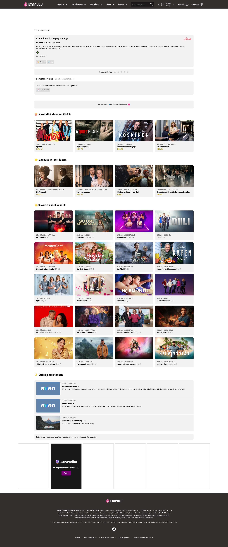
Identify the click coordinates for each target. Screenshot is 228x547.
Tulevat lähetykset (43, 78)
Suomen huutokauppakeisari (139, 513)
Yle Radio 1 (83, 522)
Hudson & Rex (127, 515)
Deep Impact (152, 515)
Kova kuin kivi (108, 515)
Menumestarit (68, 403)
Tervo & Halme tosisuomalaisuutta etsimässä (137, 517)
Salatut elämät (74, 513)
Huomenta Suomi (99, 513)
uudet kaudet (69, 437)
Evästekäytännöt (124, 537)
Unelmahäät (154, 513)
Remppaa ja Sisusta (70, 386)
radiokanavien (65, 522)
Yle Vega (103, 522)
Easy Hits (120, 522)
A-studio (108, 513)
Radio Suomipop (139, 522)
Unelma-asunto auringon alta (139, 510)
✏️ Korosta (41, 62)
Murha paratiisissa (122, 510)
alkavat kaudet (80, 437)
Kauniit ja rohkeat (156, 510)
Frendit (66, 513)
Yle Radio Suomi (94, 522)
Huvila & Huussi (164, 513)
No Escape (117, 515)
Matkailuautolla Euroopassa (74, 420)
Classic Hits (173, 522)
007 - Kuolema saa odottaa (79, 515)
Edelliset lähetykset (64, 78)
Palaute (77, 537)
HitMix (148, 522)
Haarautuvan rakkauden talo (97, 517)
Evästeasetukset (107, 537)
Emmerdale (91, 510)
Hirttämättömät (63, 515)
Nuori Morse (110, 510)
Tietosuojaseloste (90, 537)
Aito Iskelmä (163, 522)
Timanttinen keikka (96, 515)
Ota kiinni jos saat (114, 517)
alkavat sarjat (91, 437)
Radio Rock (128, 522)
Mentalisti (161, 515)
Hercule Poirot (81, 510)
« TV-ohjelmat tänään (42, 30)
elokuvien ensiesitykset (54, 437)
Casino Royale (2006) (140, 515)
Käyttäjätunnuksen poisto (143, 537)
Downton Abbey (86, 513)
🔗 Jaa (50, 62)
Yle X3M (110, 522)
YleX (114, 522)
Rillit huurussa (101, 510)
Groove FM (154, 522)
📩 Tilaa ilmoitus (43, 90)
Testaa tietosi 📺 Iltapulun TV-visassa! (113, 104)
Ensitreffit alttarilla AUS (120, 513)
